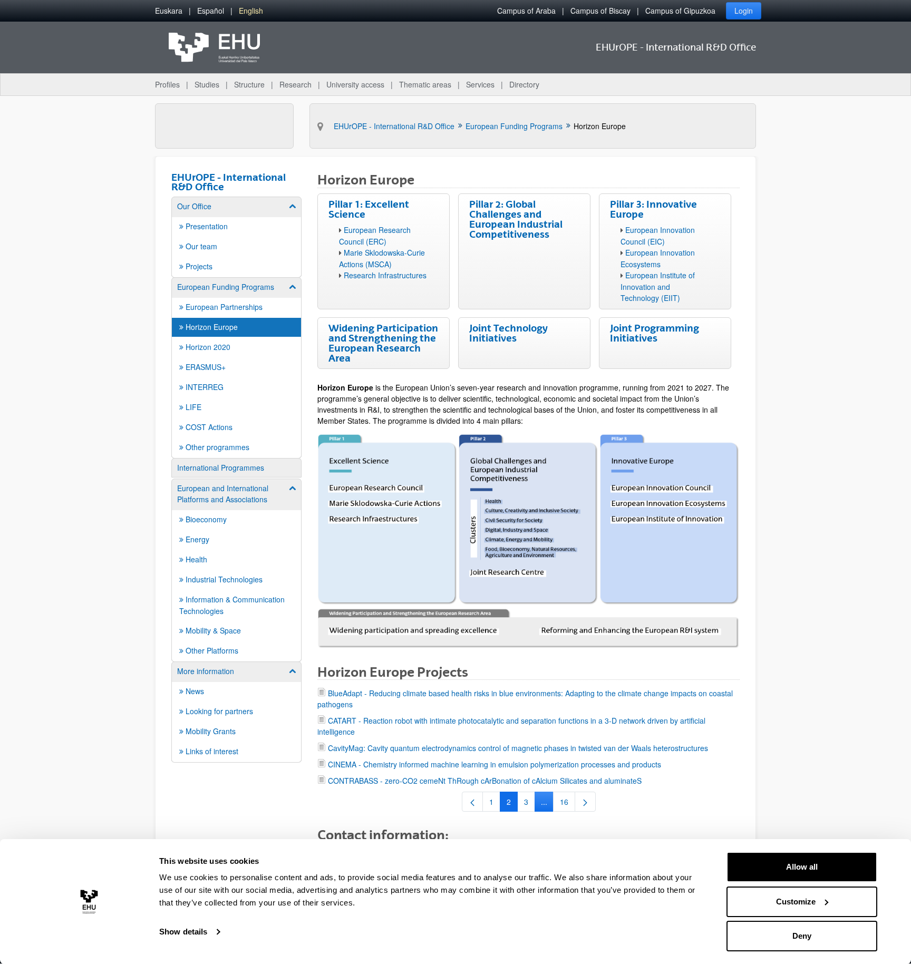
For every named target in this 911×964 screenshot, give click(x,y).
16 (567, 803)
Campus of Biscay (600, 10)
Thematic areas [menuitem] (425, 84)
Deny (801, 935)
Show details (183, 931)
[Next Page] (585, 802)
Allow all (802, 866)
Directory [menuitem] (524, 84)
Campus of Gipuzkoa (680, 10)
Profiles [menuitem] (167, 84)
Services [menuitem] (480, 84)
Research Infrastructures (385, 275)
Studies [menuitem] (207, 84)
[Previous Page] (472, 802)
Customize (796, 901)
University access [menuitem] (355, 84)
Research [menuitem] (295, 84)
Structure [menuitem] (249, 84)
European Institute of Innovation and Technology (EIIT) (658, 286)
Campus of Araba (526, 10)
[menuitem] (169, 11)
